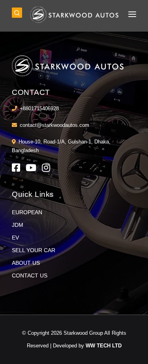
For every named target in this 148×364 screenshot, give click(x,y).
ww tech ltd (104, 346)
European (27, 212)
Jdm (17, 225)
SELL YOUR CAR (33, 250)
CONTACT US (29, 275)
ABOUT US (26, 263)
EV (15, 237)
